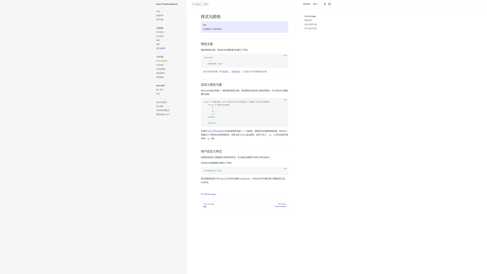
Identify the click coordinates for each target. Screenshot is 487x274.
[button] (169, 28)
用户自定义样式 (311, 28)
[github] (329, 4)
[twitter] (325, 4)
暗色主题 (308, 20)
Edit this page (210, 194)
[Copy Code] (284, 57)
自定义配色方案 (311, 24)
